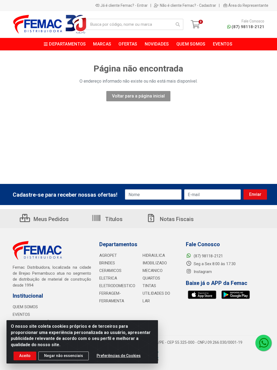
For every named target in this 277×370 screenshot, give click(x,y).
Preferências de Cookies (119, 355)
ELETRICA (108, 278)
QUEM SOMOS (25, 306)
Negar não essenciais (63, 355)
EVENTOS (21, 314)
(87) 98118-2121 (248, 26)
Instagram (202, 271)
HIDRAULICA (154, 255)
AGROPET (108, 255)
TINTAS (149, 285)
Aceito (25, 355)
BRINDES (107, 263)
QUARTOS (151, 278)
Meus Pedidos (50, 219)
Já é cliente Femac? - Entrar (124, 5)
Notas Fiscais (176, 219)
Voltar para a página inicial (138, 96)
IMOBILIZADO (155, 263)
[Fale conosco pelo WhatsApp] (263, 343)
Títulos (113, 219)
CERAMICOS (110, 270)
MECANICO (153, 270)
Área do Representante (248, 5)
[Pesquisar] (177, 24)
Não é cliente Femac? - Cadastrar (188, 5)
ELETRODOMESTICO (117, 285)
